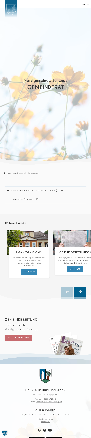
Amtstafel (45, 422)
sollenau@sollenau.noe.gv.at (49, 402)
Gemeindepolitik (19, 173)
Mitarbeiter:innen (45, 419)
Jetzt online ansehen (18, 338)
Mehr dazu (29, 272)
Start (9, 173)
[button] (5, 433)
